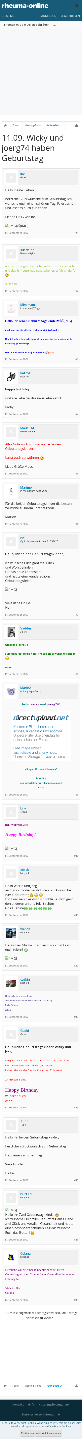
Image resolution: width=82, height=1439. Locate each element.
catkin (25, 979)
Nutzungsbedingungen (54, 1404)
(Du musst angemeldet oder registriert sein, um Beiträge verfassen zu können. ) (41, 1315)
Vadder (25, 628)
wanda (25, 929)
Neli (23, 538)
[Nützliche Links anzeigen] (76, 125)
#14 (76, 1107)
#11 (76, 915)
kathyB (25, 373)
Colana (25, 1253)
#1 (76, 233)
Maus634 (27, 428)
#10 (76, 856)
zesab (24, 870)
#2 (76, 291)
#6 (76, 524)
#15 (76, 1180)
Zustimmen (27, 1433)
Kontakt (18, 1404)
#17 (76, 1300)
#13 (76, 1017)
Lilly (23, 808)
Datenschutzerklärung (38, 1414)
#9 (76, 794)
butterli (26, 1194)
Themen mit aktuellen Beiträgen (26, 25)
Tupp (24, 1121)
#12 (76, 965)
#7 (76, 614)
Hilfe (31, 1404)
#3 (76, 359)
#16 (76, 1239)
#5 (76, 473)
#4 (76, 414)
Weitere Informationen (48, 1433)
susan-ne (27, 250)
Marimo (26, 487)
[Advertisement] (41, 72)
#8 (76, 674)
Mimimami (28, 305)
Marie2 (25, 688)
